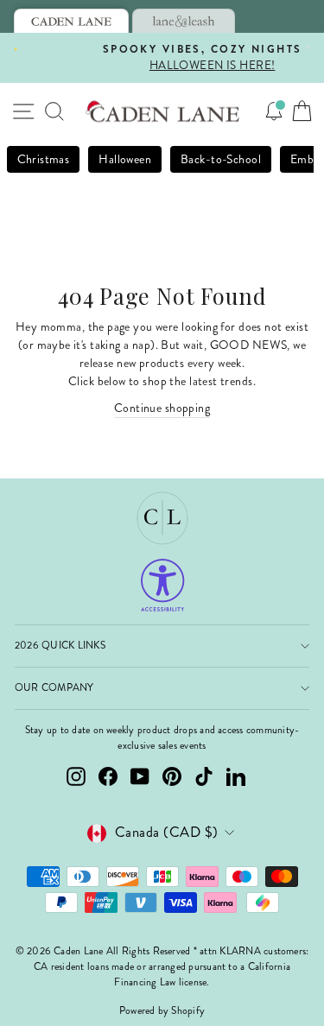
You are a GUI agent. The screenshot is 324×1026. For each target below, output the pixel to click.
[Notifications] (274, 111)
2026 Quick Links (60, 645)
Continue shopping (162, 408)
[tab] (71, 21)
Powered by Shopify (162, 1011)
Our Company (54, 688)
